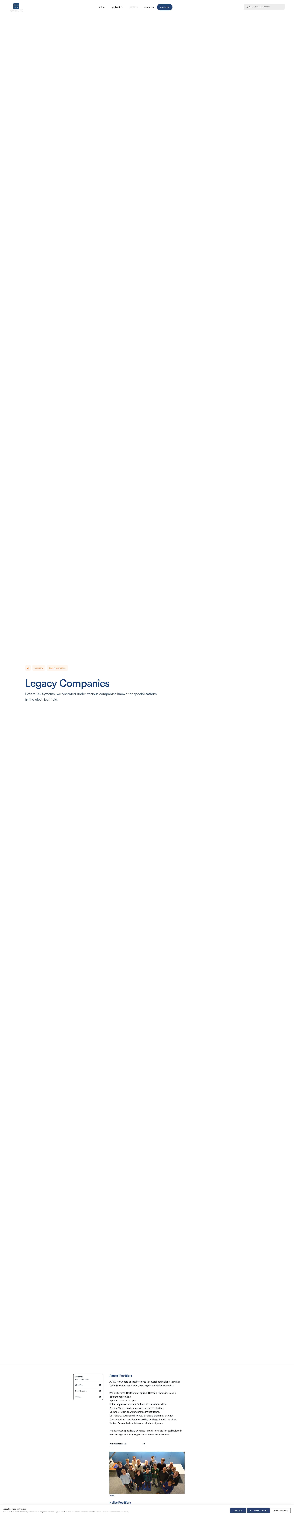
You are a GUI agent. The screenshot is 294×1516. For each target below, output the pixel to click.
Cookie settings (280, 1510)
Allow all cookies (258, 1510)
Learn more (125, 1512)
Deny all (238, 1510)
